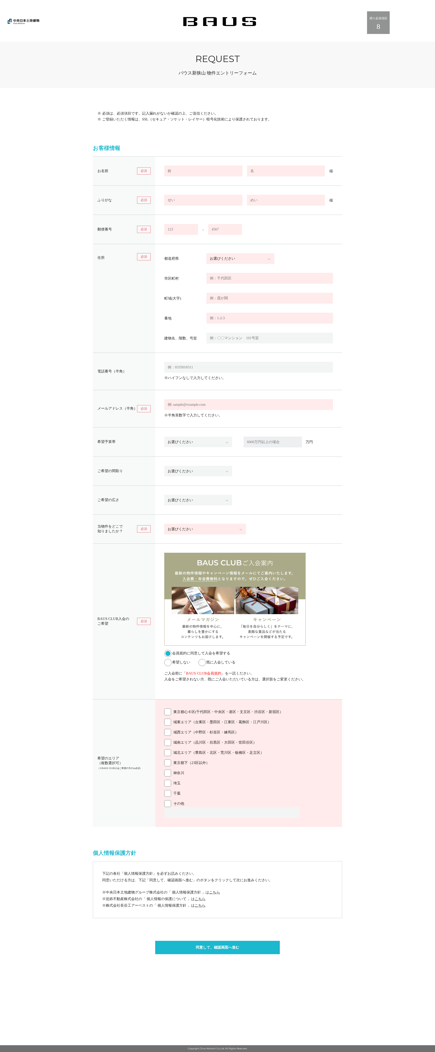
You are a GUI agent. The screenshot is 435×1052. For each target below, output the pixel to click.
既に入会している (220, 662)
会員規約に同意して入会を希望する (201, 653)
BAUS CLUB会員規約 (203, 673)
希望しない (185, 662)
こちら (214, 892)
